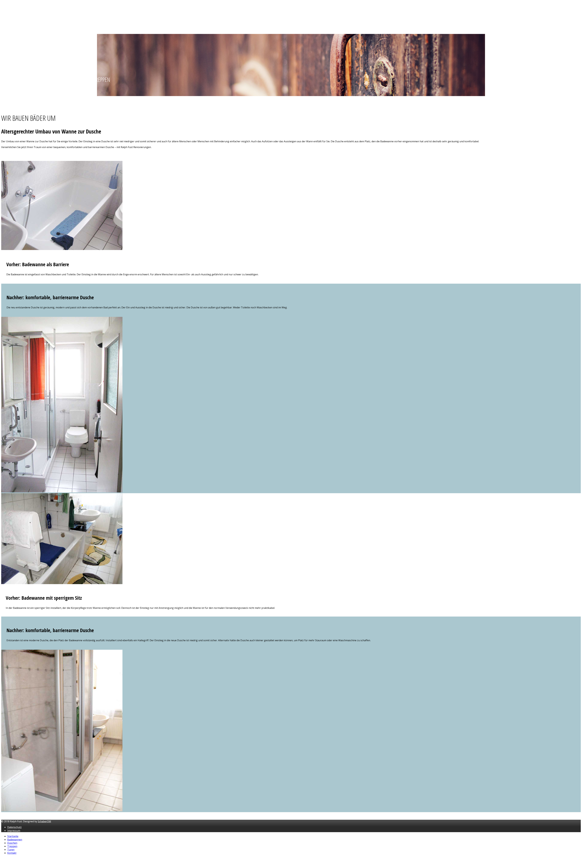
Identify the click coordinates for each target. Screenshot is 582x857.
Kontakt (11, 29)
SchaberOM (44, 821)
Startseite (12, 4)
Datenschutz (14, 827)
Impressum (13, 830)
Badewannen (14, 9)
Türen (10, 24)
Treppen (12, 19)
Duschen (12, 14)
